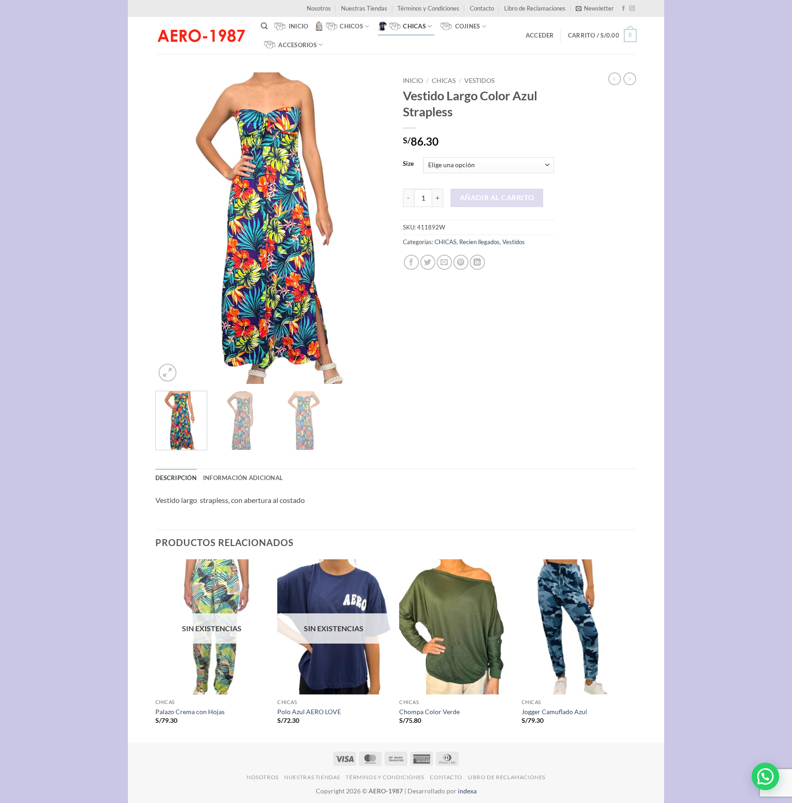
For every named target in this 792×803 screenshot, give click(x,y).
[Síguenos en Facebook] (623, 8)
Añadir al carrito (497, 197)
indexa (467, 791)
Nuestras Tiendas (364, 8)
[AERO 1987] (201, 35)
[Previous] (171, 228)
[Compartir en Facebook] (411, 262)
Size (408, 164)
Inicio (413, 80)
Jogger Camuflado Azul (554, 712)
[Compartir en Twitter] (427, 262)
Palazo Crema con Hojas (190, 712)
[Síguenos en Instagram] (632, 8)
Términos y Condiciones (428, 8)
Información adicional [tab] (243, 477)
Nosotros (319, 8)
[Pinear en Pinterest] (460, 262)
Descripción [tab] (176, 477)
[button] (595, 8)
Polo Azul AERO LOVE (309, 712)
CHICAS (444, 80)
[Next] (373, 228)
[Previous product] (629, 78)
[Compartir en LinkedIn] (477, 262)
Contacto (482, 8)
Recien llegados (479, 242)
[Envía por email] (444, 262)
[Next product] (614, 78)
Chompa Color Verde (429, 712)
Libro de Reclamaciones (535, 8)
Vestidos (479, 80)
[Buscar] (264, 26)
